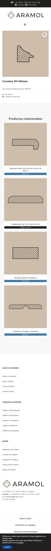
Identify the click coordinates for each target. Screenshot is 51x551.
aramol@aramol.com (15, 497)
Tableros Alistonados (10, 415)
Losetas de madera (9, 454)
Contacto (20, 5)
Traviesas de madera (10, 464)
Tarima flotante (8, 386)
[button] (25, 24)
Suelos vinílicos (8, 381)
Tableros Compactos (10, 420)
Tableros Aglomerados (11, 410)
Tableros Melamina (9, 425)
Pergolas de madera (10, 459)
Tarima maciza (8, 391)
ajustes (20, 543)
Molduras (16, 97)
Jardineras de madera (10, 449)
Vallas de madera (9, 470)
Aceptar (7, 547)
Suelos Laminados (9, 376)
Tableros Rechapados (10, 430)
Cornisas (8, 97)
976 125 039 (32, 5)
